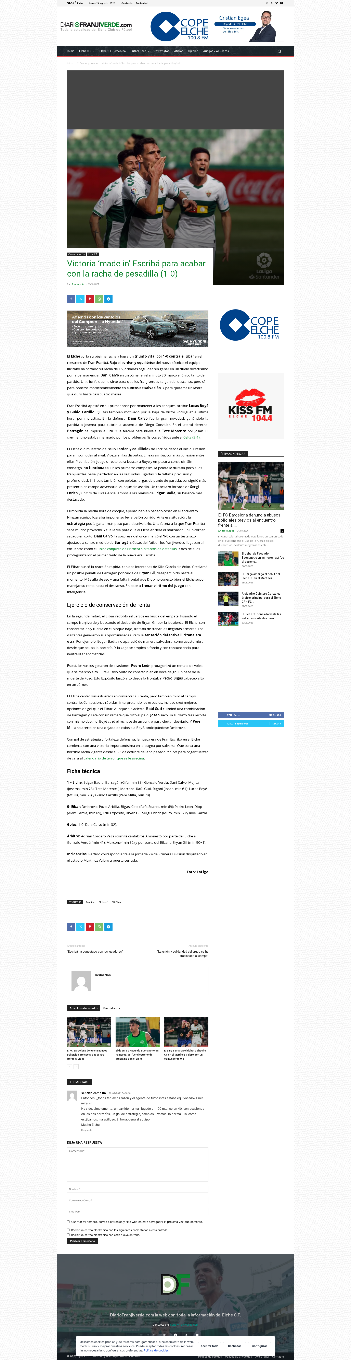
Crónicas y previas (87, 63)
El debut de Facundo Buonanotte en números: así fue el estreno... (263, 557)
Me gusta (275, 715)
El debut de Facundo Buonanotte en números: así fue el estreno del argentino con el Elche (137, 1054)
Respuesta (86, 1130)
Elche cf (103, 902)
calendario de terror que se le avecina (114, 758)
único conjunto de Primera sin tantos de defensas (137, 548)
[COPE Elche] (209, 26)
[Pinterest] (90, 299)
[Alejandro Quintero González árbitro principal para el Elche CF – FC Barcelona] (228, 599)
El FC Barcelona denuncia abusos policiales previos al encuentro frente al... (249, 520)
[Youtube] (281, 3)
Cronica (90, 902)
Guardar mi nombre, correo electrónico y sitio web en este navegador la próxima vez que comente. (137, 1221)
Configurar (259, 1346)
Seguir (276, 723)
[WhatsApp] (99, 299)
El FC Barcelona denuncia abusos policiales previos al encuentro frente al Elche (87, 1054)
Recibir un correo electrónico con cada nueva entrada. (105, 1234)
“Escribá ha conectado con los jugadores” (95, 951)
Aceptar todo (209, 1346)
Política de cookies (156, 1350)
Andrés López (226, 530)
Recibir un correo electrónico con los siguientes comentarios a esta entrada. (119, 1230)
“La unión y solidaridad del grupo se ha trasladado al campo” (182, 954)
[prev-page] (69, 1066)
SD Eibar (116, 902)
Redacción (78, 284)
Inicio (70, 63)
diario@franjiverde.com (183, 1324)
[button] (279, 51)
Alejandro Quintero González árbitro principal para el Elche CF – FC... (261, 597)
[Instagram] (266, 3)
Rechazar (234, 1346)
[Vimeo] (276, 3)
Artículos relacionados (83, 1008)
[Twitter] (271, 3)
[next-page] (76, 1066)
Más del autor (111, 1008)
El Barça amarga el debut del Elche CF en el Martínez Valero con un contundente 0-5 (185, 1054)
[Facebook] (262, 3)
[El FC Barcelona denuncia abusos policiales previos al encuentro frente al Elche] (89, 1032)
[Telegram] (108, 299)
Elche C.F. (93, 254)
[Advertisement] (175, 98)
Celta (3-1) (191, 437)
